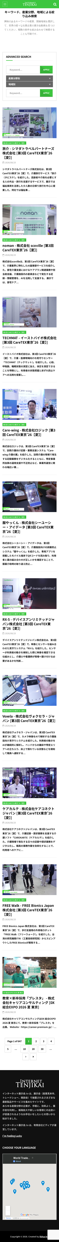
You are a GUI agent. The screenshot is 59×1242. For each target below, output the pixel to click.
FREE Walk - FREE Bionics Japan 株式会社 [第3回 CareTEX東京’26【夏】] (28, 910)
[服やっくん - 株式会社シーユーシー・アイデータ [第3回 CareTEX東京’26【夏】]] (29, 496)
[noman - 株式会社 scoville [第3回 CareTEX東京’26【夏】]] (29, 219)
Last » (33, 1056)
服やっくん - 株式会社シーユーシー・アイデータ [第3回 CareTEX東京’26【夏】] (28, 527)
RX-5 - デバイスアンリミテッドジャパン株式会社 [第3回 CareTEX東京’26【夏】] (28, 624)
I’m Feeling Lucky (12, 1135)
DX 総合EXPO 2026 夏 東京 (13, 992)
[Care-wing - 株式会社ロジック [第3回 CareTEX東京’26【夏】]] (29, 404)
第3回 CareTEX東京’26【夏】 (14, 143)
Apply (46, 69)
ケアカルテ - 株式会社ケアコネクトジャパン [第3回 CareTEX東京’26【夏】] (28, 813)
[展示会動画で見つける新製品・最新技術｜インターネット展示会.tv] (30, 4)
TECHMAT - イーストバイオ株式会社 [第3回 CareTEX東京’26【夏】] (29, 340)
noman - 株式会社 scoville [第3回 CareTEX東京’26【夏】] (28, 247)
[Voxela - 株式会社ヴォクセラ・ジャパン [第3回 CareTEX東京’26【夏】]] (29, 690)
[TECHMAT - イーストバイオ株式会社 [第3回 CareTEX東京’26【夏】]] (29, 312)
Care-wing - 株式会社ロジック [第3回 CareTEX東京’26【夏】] (28, 432)
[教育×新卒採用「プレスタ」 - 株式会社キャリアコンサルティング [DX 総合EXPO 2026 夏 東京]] (29, 972)
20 (33, 1049)
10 (24, 1049)
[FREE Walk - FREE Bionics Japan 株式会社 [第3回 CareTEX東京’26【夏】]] (29, 879)
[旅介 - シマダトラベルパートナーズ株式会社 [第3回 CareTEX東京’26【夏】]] (29, 122)
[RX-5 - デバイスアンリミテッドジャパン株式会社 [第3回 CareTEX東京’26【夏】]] (29, 593)
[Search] (55, 4)
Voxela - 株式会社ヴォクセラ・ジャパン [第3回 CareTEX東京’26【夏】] (28, 718)
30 (42, 1049)
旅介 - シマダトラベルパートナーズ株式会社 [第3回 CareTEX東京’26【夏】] (28, 153)
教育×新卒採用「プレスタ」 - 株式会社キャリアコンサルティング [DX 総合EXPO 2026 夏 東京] (28, 1002)
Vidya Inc (43, 1236)
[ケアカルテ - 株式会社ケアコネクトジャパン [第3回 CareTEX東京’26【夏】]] (29, 783)
